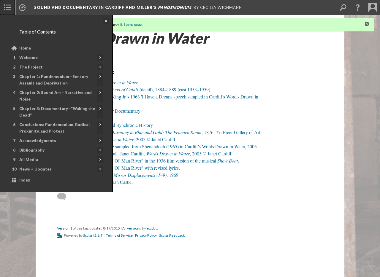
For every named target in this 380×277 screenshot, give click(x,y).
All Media (28, 159)
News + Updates (35, 169)
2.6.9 (98, 235)
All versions (131, 228)
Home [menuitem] (25, 48)
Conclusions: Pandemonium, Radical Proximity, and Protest (54, 127)
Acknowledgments (37, 140)
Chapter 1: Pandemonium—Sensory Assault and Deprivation (53, 79)
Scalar (88, 235)
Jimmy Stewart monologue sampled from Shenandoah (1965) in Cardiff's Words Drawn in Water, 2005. (161, 146)
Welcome (28, 57)
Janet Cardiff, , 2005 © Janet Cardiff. (120, 139)
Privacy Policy (146, 235)
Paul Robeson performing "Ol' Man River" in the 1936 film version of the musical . (151, 160)
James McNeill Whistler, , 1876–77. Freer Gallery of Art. (163, 132)
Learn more (133, 24)
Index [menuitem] (24, 180)
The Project (31, 67)
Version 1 (64, 228)
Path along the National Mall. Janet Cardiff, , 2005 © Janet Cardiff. (148, 153)
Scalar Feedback (172, 235)
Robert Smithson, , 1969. (122, 175)
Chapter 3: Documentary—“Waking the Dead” (57, 111)
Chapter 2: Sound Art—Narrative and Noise (55, 95)
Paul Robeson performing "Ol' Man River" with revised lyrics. (122, 168)
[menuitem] (7, 7)
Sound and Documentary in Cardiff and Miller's (112, 7)
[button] (357, 7)
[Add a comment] (64, 196)
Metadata (151, 228)
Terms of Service (119, 235)
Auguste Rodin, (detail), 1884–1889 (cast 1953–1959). (137, 89)
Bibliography (32, 150)
